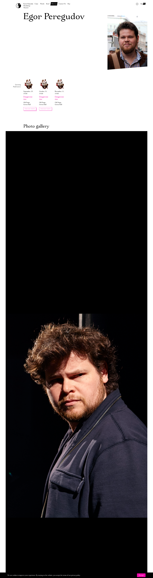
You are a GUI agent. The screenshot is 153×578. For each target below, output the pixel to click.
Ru (141, 4)
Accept (141, 575)
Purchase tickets (30, 108)
